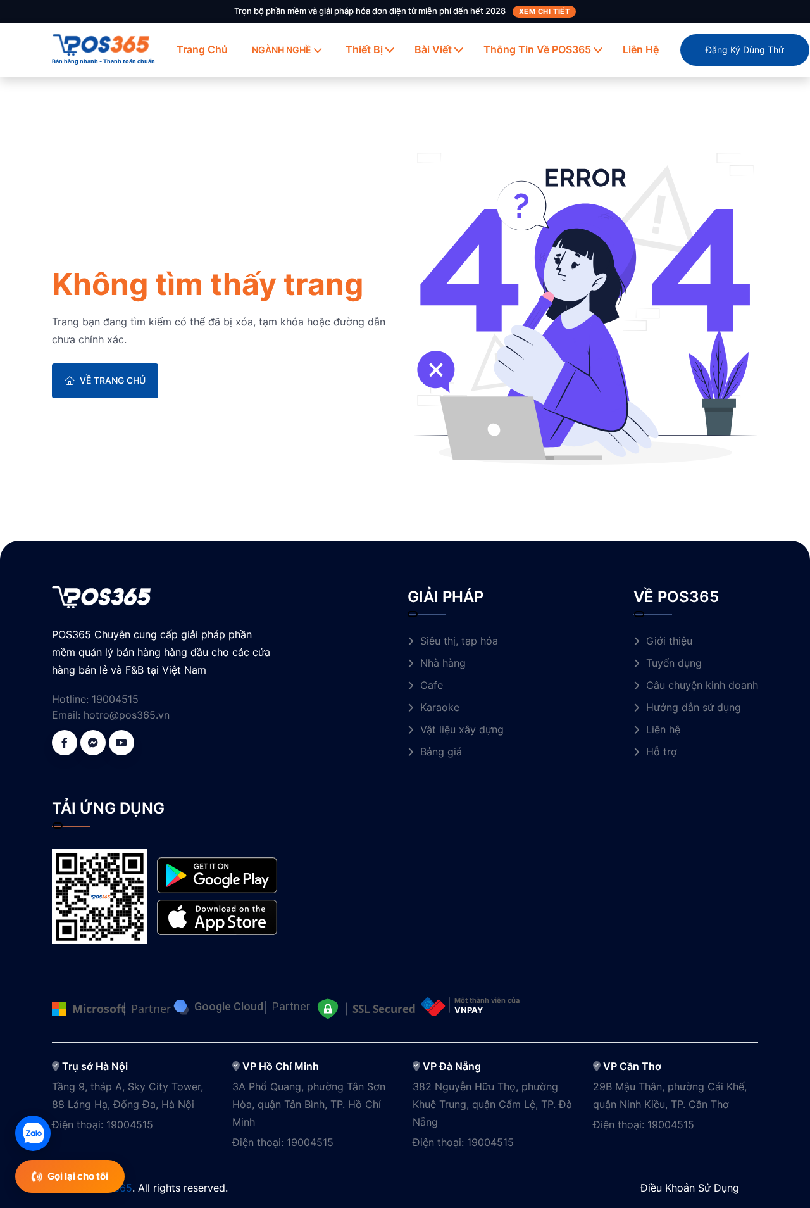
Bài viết (433, 49)
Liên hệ (641, 49)
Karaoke (439, 707)
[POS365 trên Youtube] (121, 742)
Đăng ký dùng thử (745, 49)
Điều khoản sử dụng (689, 1187)
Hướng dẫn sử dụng (693, 707)
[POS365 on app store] (217, 916)
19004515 (115, 699)
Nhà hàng (443, 663)
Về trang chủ (113, 380)
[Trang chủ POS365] (101, 43)
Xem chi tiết (544, 11)
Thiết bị (364, 49)
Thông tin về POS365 (537, 49)
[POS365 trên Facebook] (64, 742)
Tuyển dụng (674, 663)
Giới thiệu (669, 640)
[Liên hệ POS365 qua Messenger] (93, 742)
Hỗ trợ (661, 751)
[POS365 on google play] (217, 874)
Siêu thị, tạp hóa (459, 640)
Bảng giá (441, 751)
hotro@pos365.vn (127, 714)
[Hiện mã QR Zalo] (33, 1133)
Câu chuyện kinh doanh (702, 685)
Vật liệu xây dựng (462, 729)
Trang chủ (202, 49)
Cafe (431, 685)
